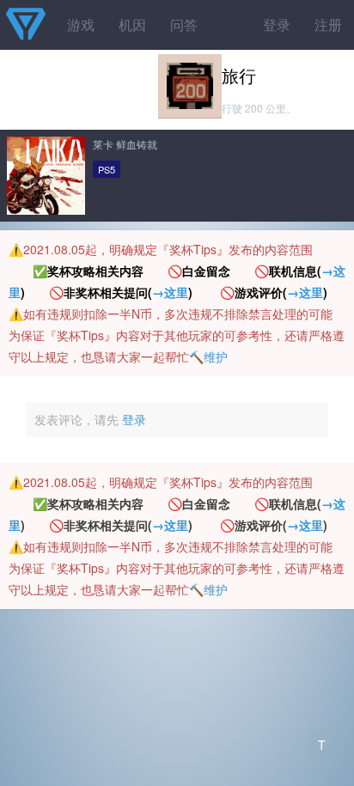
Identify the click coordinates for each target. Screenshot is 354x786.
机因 (132, 24)
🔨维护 (208, 356)
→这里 (170, 292)
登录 (276, 24)
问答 (184, 24)
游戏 (81, 24)
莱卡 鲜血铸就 (125, 144)
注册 (328, 24)
